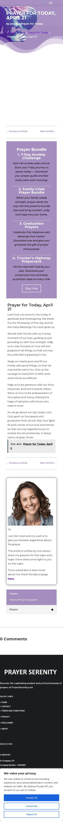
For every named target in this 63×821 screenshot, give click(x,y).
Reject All (31, 814)
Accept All (31, 797)
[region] (31, 794)
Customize (31, 806)
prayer (14, 23)
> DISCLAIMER (6, 723)
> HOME (3, 702)
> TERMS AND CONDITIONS (12, 711)
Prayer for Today (32, 23)
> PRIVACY (5, 717)
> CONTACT (5, 706)
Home (11, 32)
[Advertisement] (31, 92)
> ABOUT (4, 729)
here (11, 578)
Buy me (31, 288)
